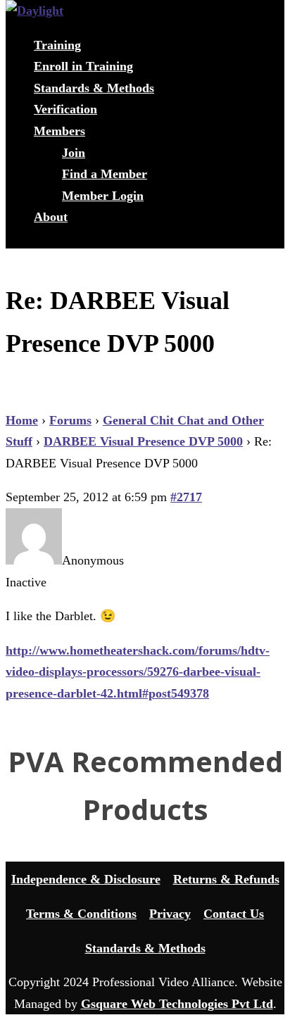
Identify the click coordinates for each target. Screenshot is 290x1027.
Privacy (170, 914)
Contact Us (233, 914)
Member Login (103, 196)
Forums (70, 420)
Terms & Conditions (81, 914)
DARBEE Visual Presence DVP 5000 (143, 441)
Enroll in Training (83, 66)
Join (73, 153)
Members (59, 131)
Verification (65, 109)
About (51, 217)
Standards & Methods (94, 88)
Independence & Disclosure (85, 879)
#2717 (186, 497)
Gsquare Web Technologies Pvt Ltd (177, 1004)
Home (22, 420)
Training (57, 45)
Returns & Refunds (226, 879)
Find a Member (104, 174)
